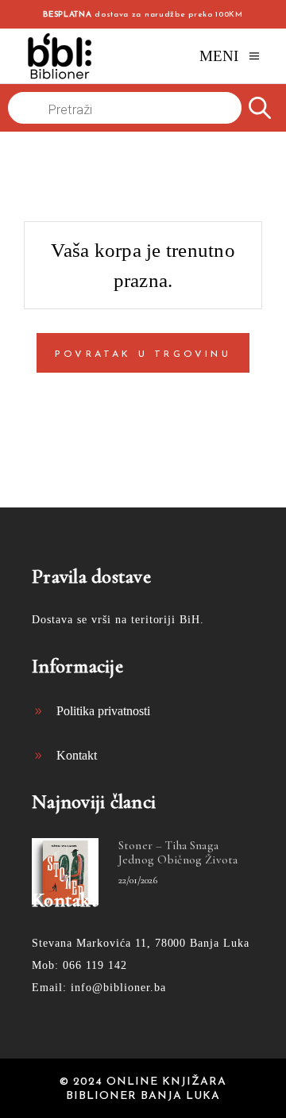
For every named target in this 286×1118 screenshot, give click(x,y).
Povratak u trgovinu (143, 354)
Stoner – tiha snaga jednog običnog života (178, 852)
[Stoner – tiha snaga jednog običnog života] (65, 871)
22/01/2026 (137, 880)
